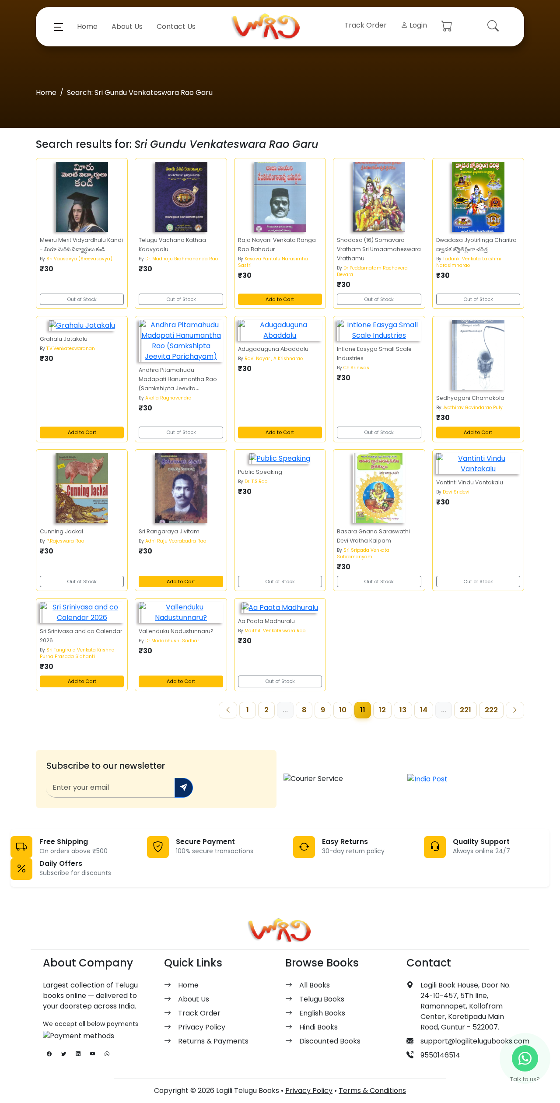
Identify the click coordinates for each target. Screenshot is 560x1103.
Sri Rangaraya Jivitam (169, 531)
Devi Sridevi (456, 492)
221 (465, 710)
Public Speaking (260, 472)
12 (382, 710)
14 (423, 710)
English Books (322, 1013)
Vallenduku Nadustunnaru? (176, 631)
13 (402, 710)
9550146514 (440, 1055)
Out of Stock (82, 299)
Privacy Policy (201, 1027)
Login (417, 25)
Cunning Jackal (61, 531)
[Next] (515, 710)
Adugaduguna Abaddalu (273, 349)
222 (491, 710)
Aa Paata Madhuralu (266, 621)
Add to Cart (280, 299)
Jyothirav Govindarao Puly (473, 407)
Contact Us (176, 26)
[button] (58, 27)
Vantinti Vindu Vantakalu (469, 482)
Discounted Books (329, 1041)
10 (342, 710)
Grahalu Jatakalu (64, 339)
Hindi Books (318, 1027)
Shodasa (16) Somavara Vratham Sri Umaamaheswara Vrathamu (379, 249)
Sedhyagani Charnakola (470, 398)
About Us (127, 26)
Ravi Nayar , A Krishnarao (274, 358)
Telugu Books (321, 999)
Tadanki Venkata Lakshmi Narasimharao (468, 262)
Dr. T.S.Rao (256, 481)
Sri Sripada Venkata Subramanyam (363, 553)
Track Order (365, 25)
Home (87, 26)
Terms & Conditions (372, 1090)
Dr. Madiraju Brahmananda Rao (181, 259)
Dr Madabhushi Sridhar (172, 640)
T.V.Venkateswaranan (70, 348)
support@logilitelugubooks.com (474, 1041)
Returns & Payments (213, 1041)
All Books (314, 985)
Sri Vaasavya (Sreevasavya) (79, 259)
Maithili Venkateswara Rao (275, 630)
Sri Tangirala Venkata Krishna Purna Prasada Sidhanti (77, 653)
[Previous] (228, 710)
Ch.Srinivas (356, 367)
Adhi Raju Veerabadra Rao (175, 541)
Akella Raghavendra (168, 398)
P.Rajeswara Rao (65, 541)
